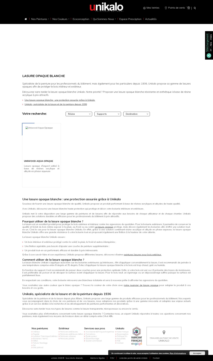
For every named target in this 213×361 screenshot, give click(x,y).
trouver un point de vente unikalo (164, 329)
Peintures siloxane (68, 336)
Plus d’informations (178, 353)
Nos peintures (40, 328)
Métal (35, 341)
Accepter (197, 353)
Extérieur (64, 328)
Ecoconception (122, 334)
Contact (120, 343)
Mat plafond (38, 347)
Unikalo (120, 328)
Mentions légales (97, 358)
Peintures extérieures (69, 332)
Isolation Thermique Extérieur (45, 336)
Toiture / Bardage (40, 343)
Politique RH (122, 336)
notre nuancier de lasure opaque (141, 285)
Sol (34, 345)
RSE (118, 341)
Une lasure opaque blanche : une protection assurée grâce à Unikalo (60, 100)
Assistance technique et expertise (100, 332)
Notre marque (122, 332)
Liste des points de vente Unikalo (133, 358)
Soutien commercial (94, 341)
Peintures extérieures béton (71, 334)
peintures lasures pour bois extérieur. (143, 254)
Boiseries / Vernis (40, 338)
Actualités (121, 338)
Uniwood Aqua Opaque (38, 161)
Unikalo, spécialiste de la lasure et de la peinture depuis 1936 (56, 104)
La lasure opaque (104, 226)
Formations (90, 334)
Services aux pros (94, 328)
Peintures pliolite (67, 338)
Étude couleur (91, 336)
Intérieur (36, 332)
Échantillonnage (92, 338)
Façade (36, 334)
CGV (112, 358)
